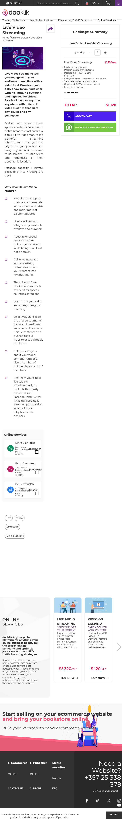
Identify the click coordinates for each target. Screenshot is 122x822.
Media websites (59, 765)
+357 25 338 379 (103, 781)
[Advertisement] (61, 573)
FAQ (54, 788)
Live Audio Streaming (66, 621)
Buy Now (68, 678)
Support (35, 788)
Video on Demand (95, 621)
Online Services (12, 621)
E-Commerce (17, 763)
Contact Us (15, 788)
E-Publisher (38, 763)
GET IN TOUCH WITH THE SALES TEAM (94, 127)
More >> (12, 773)
